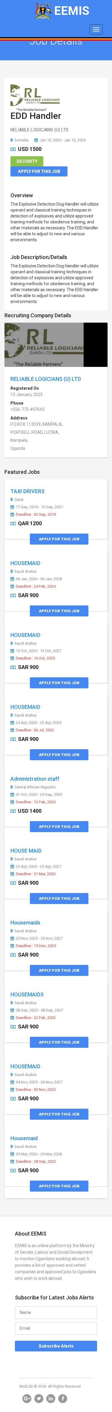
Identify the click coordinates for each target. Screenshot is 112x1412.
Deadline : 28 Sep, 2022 (36, 1161)
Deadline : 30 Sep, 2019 (36, 514)
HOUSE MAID (26, 851)
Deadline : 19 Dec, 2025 (36, 946)
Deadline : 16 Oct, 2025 (35, 658)
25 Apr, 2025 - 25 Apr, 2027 (38, 866)
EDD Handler (35, 116)
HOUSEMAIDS (27, 994)
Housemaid (24, 1138)
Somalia (21, 140)
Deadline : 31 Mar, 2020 (35, 874)
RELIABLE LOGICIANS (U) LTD (45, 379)
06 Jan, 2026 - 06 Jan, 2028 (39, 579)
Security (26, 161)
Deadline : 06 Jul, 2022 (35, 730)
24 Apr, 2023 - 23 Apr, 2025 (38, 723)
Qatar (19, 500)
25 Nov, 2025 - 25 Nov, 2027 (39, 938)
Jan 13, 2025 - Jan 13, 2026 (63, 140)
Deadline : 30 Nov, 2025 (36, 1090)
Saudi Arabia (25, 571)
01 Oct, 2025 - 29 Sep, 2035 (39, 795)
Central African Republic (35, 787)
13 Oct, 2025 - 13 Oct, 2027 (38, 651)
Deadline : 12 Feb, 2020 (36, 802)
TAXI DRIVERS (27, 491)
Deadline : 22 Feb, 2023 (36, 1018)
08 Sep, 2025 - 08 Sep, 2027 (39, 1010)
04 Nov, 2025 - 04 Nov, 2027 (39, 1082)
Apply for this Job (39, 171)
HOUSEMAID (25, 563)
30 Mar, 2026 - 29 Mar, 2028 (39, 1154)
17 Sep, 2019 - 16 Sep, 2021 (39, 507)
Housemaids (25, 922)
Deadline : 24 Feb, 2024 (36, 586)
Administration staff (34, 779)
